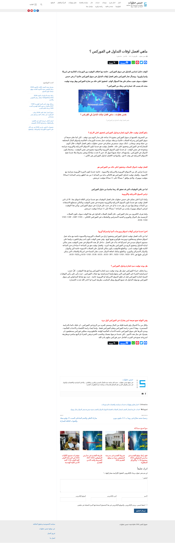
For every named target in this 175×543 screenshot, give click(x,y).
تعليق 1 (118, 56)
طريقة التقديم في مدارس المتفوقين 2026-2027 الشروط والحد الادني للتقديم (92, 459)
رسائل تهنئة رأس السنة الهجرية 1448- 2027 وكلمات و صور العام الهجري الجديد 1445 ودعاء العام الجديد (41, 106)
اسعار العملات (117, 409)
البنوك (106, 409)
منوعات (104, 404)
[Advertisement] (103, 31)
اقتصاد (110, 409)
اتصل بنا (52, 538)
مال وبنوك (73, 409)
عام (108, 404)
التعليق (145, 478)
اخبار (124, 56)
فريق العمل (51, 533)
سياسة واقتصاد (115, 404)
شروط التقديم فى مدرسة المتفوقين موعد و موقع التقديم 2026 (115, 457)
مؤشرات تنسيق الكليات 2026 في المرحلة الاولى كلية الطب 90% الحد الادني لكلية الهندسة (70, 459)
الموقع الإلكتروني (81, 496)
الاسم (145, 496)
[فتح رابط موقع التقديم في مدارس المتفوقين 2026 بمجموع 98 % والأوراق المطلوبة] (137, 440)
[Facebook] (37, 10)
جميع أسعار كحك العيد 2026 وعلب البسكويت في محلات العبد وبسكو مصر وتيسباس (42, 115)
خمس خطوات (135, 2)
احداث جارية (136, 409)
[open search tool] (41, 4)
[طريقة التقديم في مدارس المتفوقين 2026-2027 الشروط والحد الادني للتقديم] (92, 440)
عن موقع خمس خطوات (47, 529)
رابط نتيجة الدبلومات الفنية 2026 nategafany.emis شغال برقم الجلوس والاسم (41, 98)
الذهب (96, 409)
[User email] (143, 394)
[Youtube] (31, 10)
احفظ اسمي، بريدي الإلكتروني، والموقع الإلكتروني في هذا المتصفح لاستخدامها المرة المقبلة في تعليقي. (111, 505)
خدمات (123, 404)
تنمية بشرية (90, 409)
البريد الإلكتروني (112, 496)
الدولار (101, 409)
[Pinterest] (29, 10)
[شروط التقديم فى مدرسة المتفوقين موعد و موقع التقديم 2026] (115, 440)
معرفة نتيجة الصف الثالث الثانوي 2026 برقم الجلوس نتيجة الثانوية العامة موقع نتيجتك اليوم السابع (41, 89)
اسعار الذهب (127, 409)
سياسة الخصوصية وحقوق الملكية (44, 524)
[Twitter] (35, 10)
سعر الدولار (81, 409)
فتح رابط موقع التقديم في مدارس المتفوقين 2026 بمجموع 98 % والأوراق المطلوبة (137, 459)
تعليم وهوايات (130, 404)
